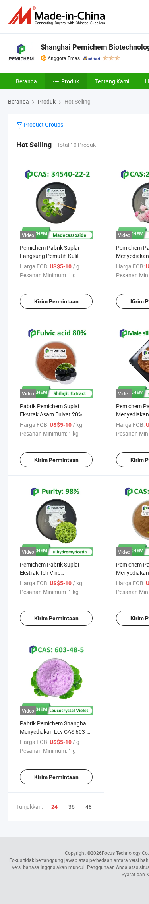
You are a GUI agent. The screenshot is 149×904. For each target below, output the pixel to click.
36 (71, 806)
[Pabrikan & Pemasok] (58, 15)
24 (54, 807)
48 (88, 806)
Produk (70, 81)
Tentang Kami (112, 81)
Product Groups (43, 124)
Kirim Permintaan (56, 301)
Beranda (26, 81)
